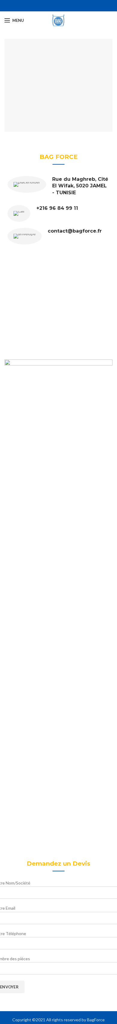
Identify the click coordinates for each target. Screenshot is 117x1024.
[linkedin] (61, 6)
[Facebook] (55, 6)
